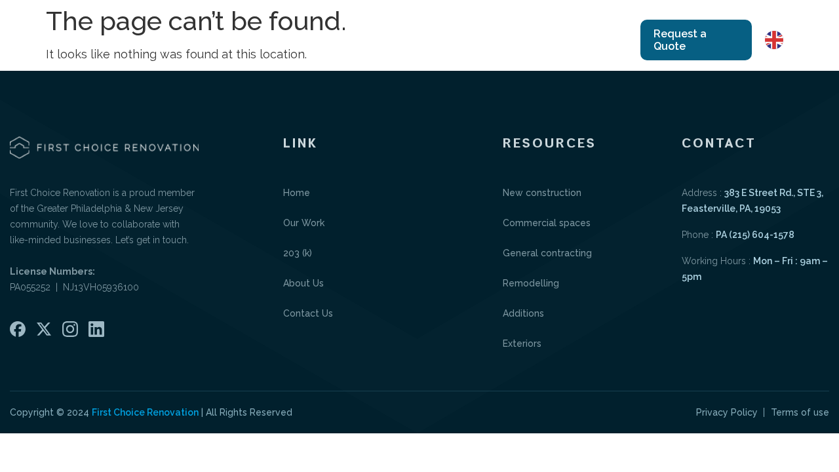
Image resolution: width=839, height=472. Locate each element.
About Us (484, 40)
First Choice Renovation (145, 412)
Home (253, 40)
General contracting (547, 253)
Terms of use (800, 412)
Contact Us (566, 40)
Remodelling (531, 283)
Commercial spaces (547, 223)
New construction (542, 192)
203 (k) (297, 253)
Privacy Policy (727, 412)
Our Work (314, 40)
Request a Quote (680, 40)
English (805, 39)
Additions (523, 313)
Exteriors (522, 343)
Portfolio (415, 40)
